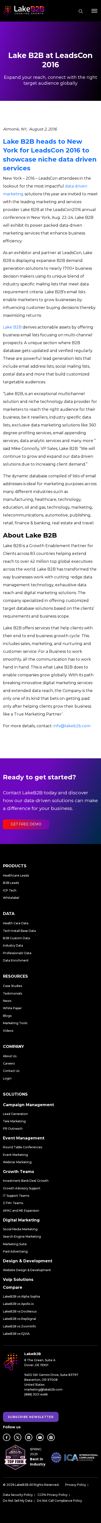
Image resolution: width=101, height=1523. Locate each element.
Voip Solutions (18, 1279)
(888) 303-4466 (36, 1394)
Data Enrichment (16, 960)
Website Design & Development (27, 1270)
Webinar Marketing (17, 1162)
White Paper (12, 1008)
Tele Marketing (14, 1121)
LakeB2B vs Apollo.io (18, 1304)
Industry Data (13, 945)
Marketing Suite (15, 1244)
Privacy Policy (75, 1485)
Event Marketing (15, 1155)
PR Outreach (13, 1128)
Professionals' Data (17, 953)
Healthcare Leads (16, 875)
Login (7, 1078)
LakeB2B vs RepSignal (19, 1319)
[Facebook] (6, 1437)
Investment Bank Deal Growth (26, 1181)
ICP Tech (9, 890)
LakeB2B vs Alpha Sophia (21, 1296)
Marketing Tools (15, 1023)
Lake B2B (12, 327)
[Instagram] (51, 1437)
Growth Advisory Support (21, 1188)
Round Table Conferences (22, 1147)
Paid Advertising (15, 1251)
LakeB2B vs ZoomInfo (19, 1326)
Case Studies (12, 986)
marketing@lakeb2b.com (43, 1389)
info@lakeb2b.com (71, 726)
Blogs (7, 1016)
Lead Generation (15, 1114)
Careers (9, 1063)
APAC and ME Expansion (21, 1210)
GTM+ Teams (13, 1203)
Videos (8, 1030)
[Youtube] (40, 1437)
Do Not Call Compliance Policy (59, 1500)
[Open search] (80, 11)
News (7, 1001)
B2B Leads (11, 883)
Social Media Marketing (20, 1229)
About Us (9, 1056)
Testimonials (12, 993)
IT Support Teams (16, 1195)
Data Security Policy (18, 1495)
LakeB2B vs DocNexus (20, 1311)
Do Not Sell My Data (17, 1500)
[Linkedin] (28, 1437)
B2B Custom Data (16, 938)
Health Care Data (15, 923)
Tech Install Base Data (19, 931)
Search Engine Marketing (22, 1236)
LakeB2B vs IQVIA (16, 1334)
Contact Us (11, 1071)
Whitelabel (11, 898)
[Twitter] (17, 1437)
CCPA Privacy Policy (53, 1495)
